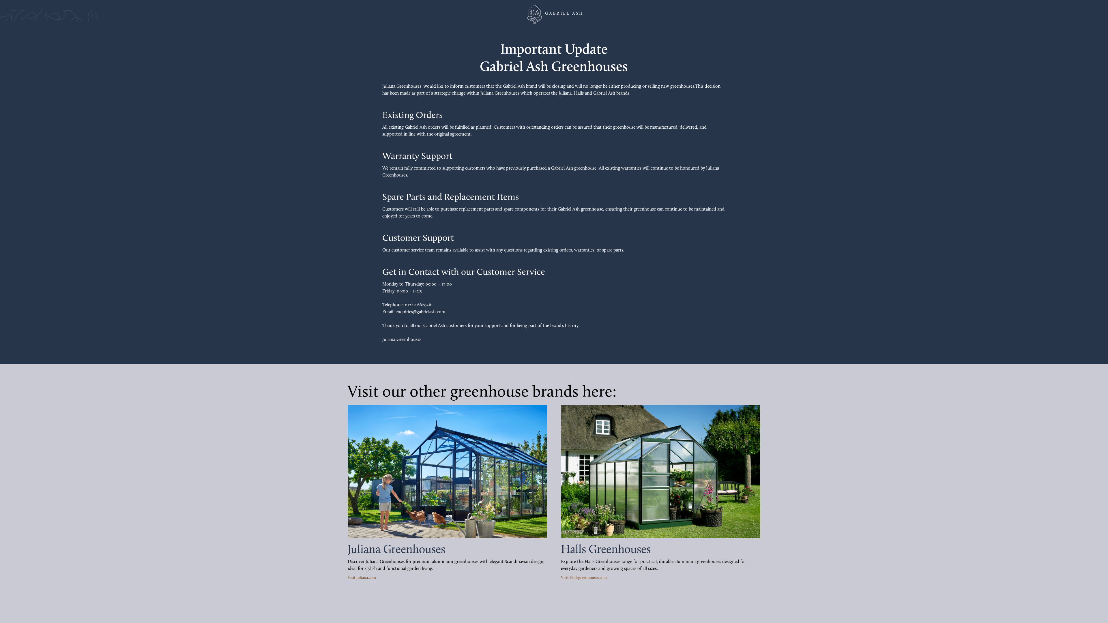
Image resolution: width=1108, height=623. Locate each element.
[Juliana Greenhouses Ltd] (554, 14)
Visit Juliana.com (362, 578)
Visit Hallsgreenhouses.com (584, 578)
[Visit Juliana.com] (447, 471)
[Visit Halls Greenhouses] (660, 471)
